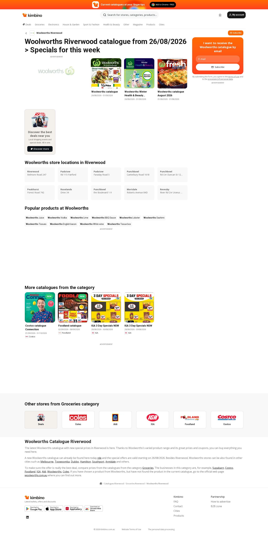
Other (126, 24)
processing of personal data (220, 79)
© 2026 (104, 529)
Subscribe (237, 33)
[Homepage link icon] (101, 483)
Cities (161, 24)
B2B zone (216, 506)
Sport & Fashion (91, 24)
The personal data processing (161, 529)
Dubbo (75, 461)
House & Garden (71, 24)
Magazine (138, 24)
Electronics (53, 24)
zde (99, 458)
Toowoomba (62, 461)
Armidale (110, 461)
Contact (178, 506)
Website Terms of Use (131, 529)
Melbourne (47, 461)
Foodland (30, 471)
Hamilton (85, 461)
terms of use (233, 76)
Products (150, 24)
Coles (66, 471)
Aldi (44, 471)
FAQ (176, 501)
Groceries (40, 24)
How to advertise (220, 501)
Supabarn (218, 468)
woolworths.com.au (36, 475)
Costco (229, 468)
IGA (39, 471)
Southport (98, 461)
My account (238, 15)
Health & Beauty (111, 24)
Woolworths (54, 471)
